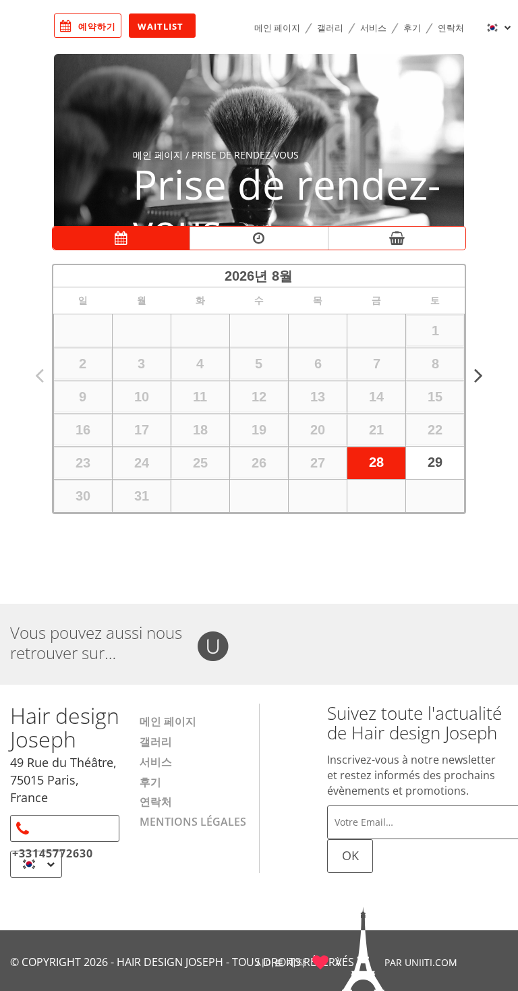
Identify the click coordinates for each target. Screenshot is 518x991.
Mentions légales (193, 821)
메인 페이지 (277, 28)
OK (350, 855)
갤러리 (330, 28)
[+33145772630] (64, 828)
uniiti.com (431, 962)
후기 (412, 28)
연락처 (451, 28)
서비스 (373, 28)
